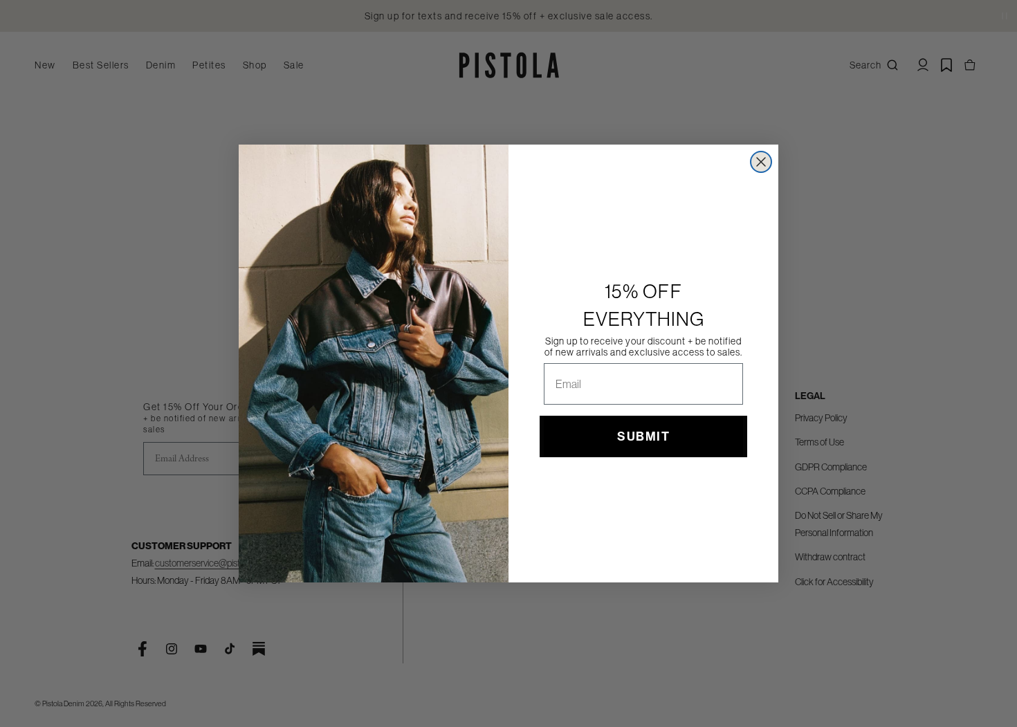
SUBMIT (643, 436)
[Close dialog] (761, 161)
